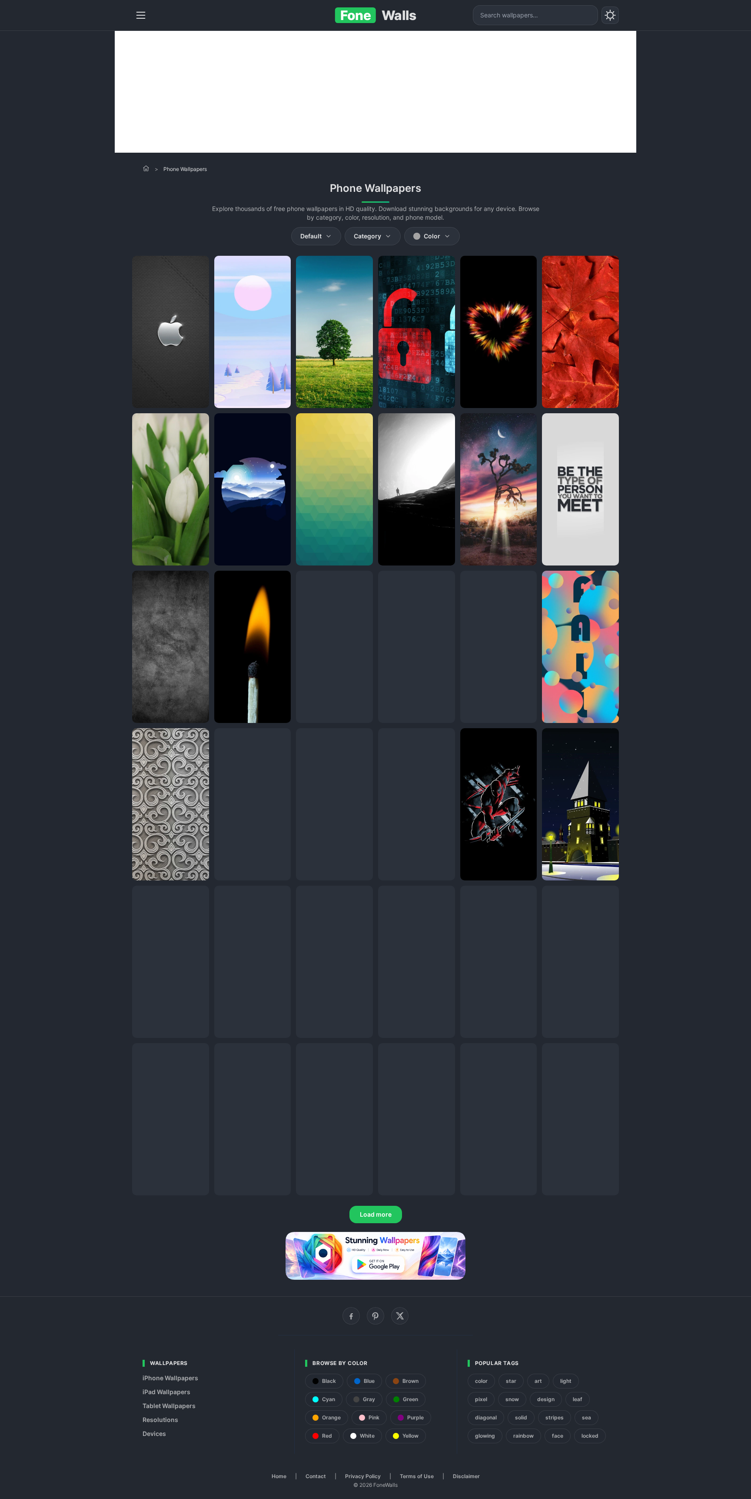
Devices (154, 1433)
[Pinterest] (375, 1316)
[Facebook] (351, 1316)
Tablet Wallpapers (169, 1405)
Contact (316, 1476)
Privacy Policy (363, 1476)
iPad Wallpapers (166, 1391)
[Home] (146, 168)
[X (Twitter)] (400, 1316)
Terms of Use (417, 1476)
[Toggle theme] (610, 15)
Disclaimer (466, 1476)
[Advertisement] (375, 92)
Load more (376, 1214)
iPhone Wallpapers (170, 1378)
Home (279, 1476)
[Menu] (141, 15)
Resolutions (160, 1419)
